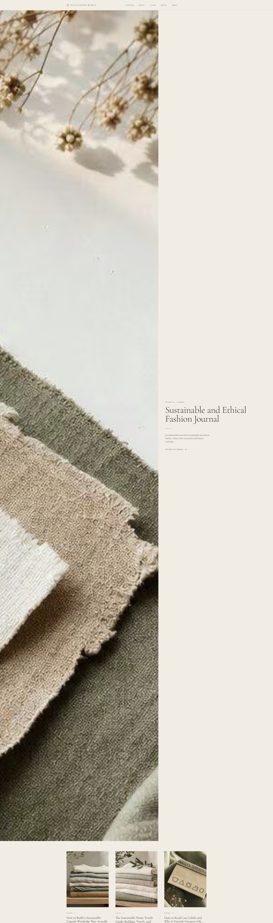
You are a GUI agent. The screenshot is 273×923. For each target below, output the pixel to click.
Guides (164, 5)
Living (153, 5)
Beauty (142, 5)
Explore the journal (174, 449)
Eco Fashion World (83, 5)
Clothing (130, 5)
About (174, 5)
